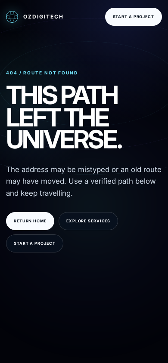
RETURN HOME (30, 220)
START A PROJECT (134, 16)
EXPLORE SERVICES (88, 220)
